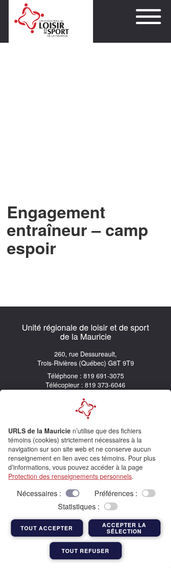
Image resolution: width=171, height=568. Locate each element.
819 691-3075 (103, 375)
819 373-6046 (104, 384)
